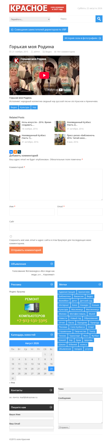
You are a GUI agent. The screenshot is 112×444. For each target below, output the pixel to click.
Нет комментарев (66, 51)
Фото (85, 335)
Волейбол (64, 300)
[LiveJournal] (19, 152)
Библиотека (65, 296)
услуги (88, 348)
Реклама (63, 327)
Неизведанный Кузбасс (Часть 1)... (34, 136)
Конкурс (84, 305)
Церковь (88, 340)
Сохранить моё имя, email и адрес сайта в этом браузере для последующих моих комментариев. (50, 242)
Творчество (80, 331)
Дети (74, 300)
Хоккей (62, 340)
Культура (24, 107)
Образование (91, 318)
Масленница (92, 309)
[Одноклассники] (15, 152)
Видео (49, 51)
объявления (65, 348)
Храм (78, 340)
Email (61, 206)
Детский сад (86, 300)
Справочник (65, 331)
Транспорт (74, 335)
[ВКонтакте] (11, 152)
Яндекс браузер (17, 291)
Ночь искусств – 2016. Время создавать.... (36, 123)
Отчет (62, 322)
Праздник (82, 322)
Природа (94, 322)
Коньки (95, 305)
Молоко (62, 313)
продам (78, 348)
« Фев (12, 382)
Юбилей (73, 344)
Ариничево (84, 291)
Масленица (77, 309)
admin (37, 51)
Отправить (64, 427)
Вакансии (79, 296)
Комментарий (17, 167)
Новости (63, 318)
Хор (34, 107)
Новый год (75, 318)
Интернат (64, 305)
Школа (62, 344)
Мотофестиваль (78, 313)
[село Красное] (37, 8)
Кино (74, 305)
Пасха (71, 322)
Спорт (91, 327)
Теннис (62, 335)
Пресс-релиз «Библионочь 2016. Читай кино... (80, 136)
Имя (12, 206)
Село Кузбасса (77, 327)
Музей (92, 313)
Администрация (67, 291)
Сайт (11, 221)
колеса (83, 344)
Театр (92, 331)
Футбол (95, 335)
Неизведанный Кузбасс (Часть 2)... (79, 123)
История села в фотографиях (81, 38)
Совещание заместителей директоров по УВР (40, 29)
